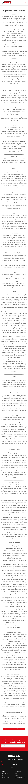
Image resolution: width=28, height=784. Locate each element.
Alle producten (18, 771)
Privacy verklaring (6, 777)
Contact (16, 775)
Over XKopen (5, 773)
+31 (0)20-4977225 (15, 762)
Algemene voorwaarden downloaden (14, 729)
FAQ (16, 773)
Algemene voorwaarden (20, 777)
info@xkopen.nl (15, 764)
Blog (3, 775)
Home (3, 771)
